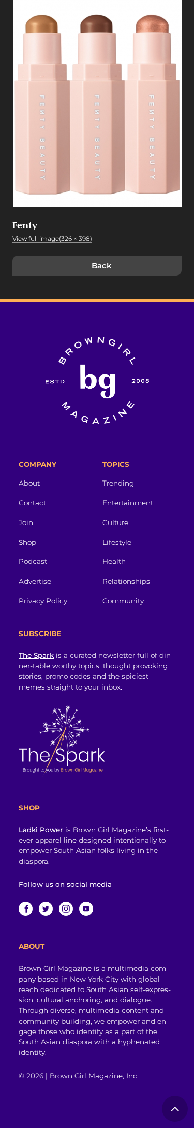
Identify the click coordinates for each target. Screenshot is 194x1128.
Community (123, 601)
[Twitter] (46, 909)
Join (26, 522)
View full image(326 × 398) (52, 238)
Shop (27, 542)
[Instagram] (66, 909)
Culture (115, 522)
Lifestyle (116, 542)
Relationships (126, 581)
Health (114, 561)
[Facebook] (26, 909)
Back (102, 265)
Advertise (35, 581)
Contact (32, 503)
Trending (118, 483)
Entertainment (127, 503)
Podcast (33, 561)
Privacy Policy (43, 601)
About (29, 483)
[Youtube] (86, 909)
